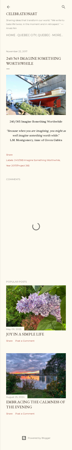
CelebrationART (21, 14)
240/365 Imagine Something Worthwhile (37, 160)
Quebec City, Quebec (33, 35)
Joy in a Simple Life (25, 334)
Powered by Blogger (39, 437)
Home (10, 35)
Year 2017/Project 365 (17, 165)
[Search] (63, 6)
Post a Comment (25, 340)
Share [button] (9, 154)
